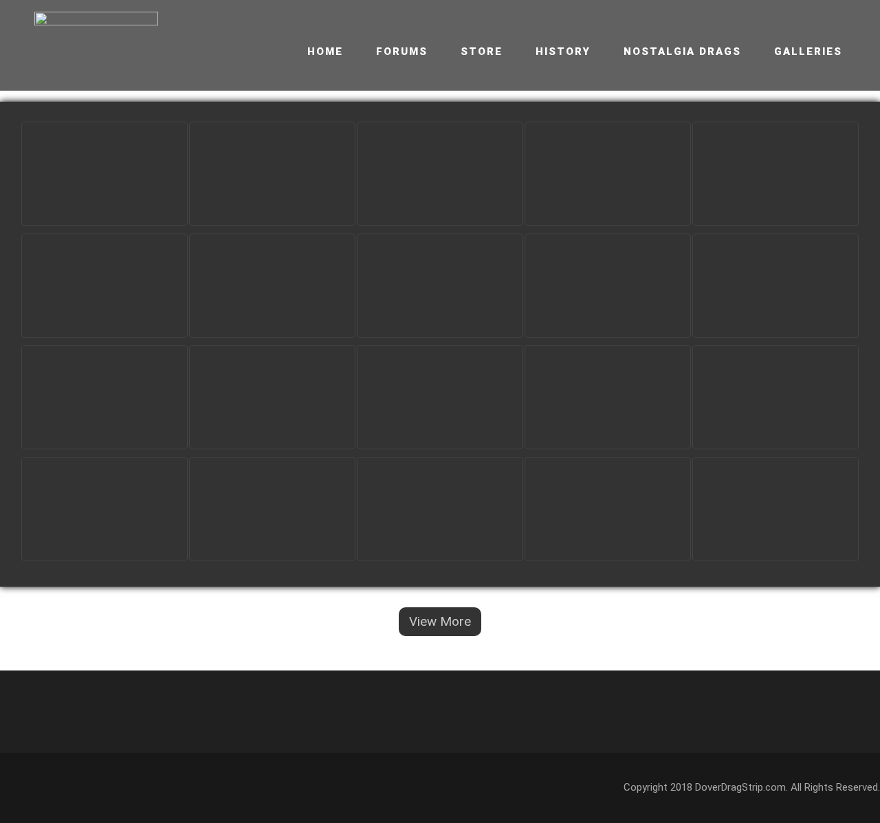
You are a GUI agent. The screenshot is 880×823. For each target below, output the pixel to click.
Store (482, 51)
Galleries (808, 51)
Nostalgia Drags (682, 51)
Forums (402, 51)
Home (325, 51)
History (563, 51)
